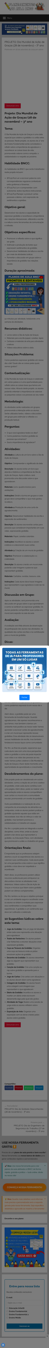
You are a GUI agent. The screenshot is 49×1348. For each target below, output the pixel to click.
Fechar (24, 697)
